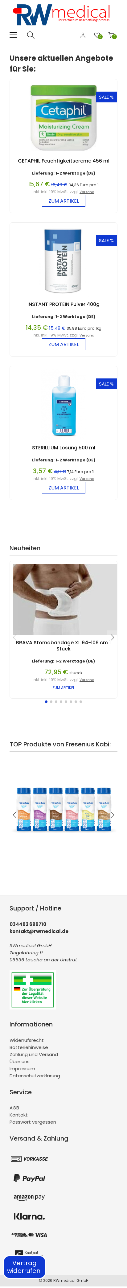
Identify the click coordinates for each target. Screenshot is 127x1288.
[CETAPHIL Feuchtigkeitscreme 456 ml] (63, 154)
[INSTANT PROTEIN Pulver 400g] (63, 298)
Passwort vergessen (33, 1122)
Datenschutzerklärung (35, 1075)
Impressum (22, 1068)
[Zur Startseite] (63, 27)
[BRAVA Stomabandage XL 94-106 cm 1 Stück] (66, 636)
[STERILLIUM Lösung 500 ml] (63, 441)
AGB (14, 1107)
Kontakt (19, 1115)
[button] (46, 701)
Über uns (20, 1061)
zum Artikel (63, 200)
